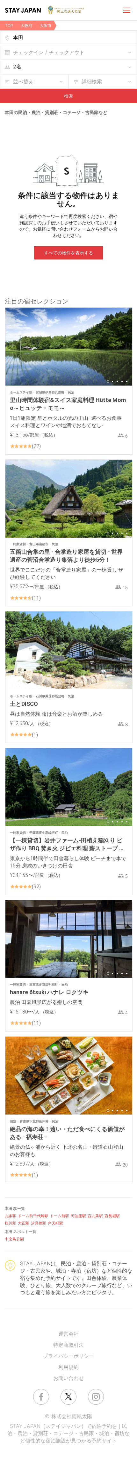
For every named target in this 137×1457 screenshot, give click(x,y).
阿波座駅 (78, 1215)
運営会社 (68, 1334)
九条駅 (10, 1215)
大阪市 (45, 25)
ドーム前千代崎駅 (33, 1215)
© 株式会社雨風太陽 (68, 1416)
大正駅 (23, 1223)
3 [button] (117, 381)
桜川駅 (10, 1223)
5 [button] (126, 381)
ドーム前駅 (59, 1215)
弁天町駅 (55, 1223)
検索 (68, 96)
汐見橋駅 (38, 1223)
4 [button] (122, 381)
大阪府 (26, 25)
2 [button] (112, 381)
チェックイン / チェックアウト (48, 52)
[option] (68, 347)
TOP (9, 25)
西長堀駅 (112, 1215)
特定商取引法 (68, 1345)
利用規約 (68, 1367)
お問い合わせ (68, 1378)
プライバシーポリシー (68, 1356)
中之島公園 (14, 1239)
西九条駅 (95, 1215)
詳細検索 (92, 81)
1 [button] (108, 381)
